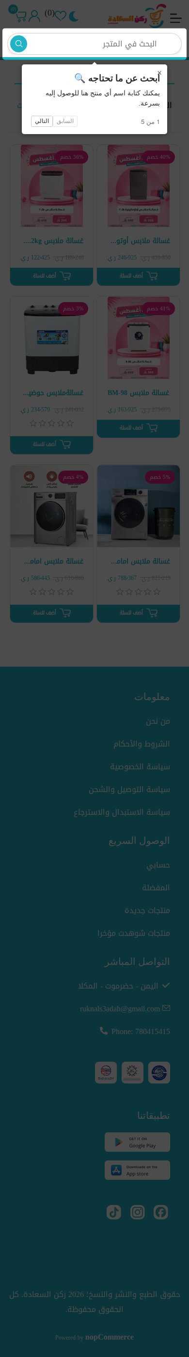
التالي (42, 121)
